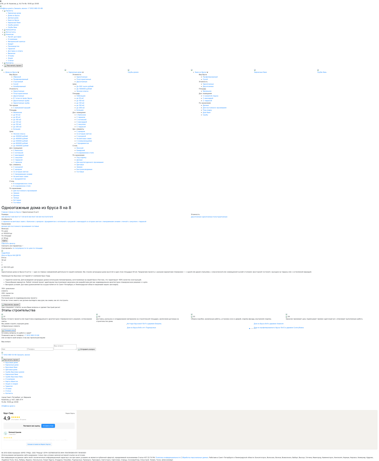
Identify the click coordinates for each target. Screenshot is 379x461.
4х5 (43, 217)
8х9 (40, 217)
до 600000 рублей (20, 143)
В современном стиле (21, 186)
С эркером (17, 169)
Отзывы (11, 56)
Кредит (11, 44)
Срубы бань (12, 27)
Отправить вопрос (87, 349)
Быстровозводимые (84, 169)
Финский (79, 148)
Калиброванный (19, 86)
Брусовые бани (11, 367)
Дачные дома (13, 18)
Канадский (80, 150)
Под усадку (207, 110)
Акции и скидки (11, 384)
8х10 (26, 217)
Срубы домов (13, 25)
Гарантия (11, 49)
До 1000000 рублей (84, 89)
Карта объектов (11, 381)
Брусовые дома (11, 362)
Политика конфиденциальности (168, 457)
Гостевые (17, 202)
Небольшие (80, 96)
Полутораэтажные (20, 93)
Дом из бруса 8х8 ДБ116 (11, 255)
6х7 (9, 217)
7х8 (36, 217)
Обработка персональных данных (195, 457)
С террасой (18, 160)
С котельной (18, 153)
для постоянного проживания (19, 226)
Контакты (9, 63)
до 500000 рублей (20, 141)
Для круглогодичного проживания (89, 162)
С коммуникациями (84, 141)
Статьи (11, 60)
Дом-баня (206, 112)
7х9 (22, 217)
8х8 (30, 217)
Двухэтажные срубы (21, 101)
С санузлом (17, 157)
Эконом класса (19, 134)
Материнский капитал (16, 41)
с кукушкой (70, 221)
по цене (30, 248)
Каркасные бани (14, 23)
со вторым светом (93, 221)
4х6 (2, 217)
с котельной (61, 221)
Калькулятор (11, 30)
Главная (4, 212)
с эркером (39, 221)
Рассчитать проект (14, 65)
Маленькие (17, 112)
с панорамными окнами (111, 221)
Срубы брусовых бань (14, 377)
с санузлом (132, 221)
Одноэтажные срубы (21, 103)
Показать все (9, 330)
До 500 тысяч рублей (84, 86)
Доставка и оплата (15, 51)
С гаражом (17, 162)
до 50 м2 (16, 115)
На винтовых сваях (20, 176)
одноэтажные (207, 217)
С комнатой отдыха (210, 96)
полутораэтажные (220, 217)
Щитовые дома (11, 370)
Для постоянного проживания (25, 191)
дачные (4, 226)
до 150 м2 (17, 124)
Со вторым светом (20, 172)
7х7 (19, 217)
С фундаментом (19, 179)
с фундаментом (50, 221)
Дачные (16, 195)
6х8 (12, 217)
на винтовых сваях (17, 221)
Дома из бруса (13, 15)
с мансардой (81, 221)
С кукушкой (18, 167)
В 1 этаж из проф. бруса (22, 98)
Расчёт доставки (14, 37)
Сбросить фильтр (8, 243)
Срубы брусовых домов (14, 372)
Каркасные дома (14, 13)
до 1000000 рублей (20, 146)
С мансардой (18, 155)
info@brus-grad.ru (7, 8)
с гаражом (5, 221)
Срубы (205, 115)
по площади (37, 248)
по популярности (19, 248)
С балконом (18, 150)
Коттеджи (17, 200)
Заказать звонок (20, 8)
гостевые (35, 226)
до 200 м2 (17, 127)
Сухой (15, 84)
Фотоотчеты (11, 32)
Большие (16, 129)
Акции (10, 58)
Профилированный (20, 79)
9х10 (51, 217)
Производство (13, 46)
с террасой (141, 221)
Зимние (16, 193)
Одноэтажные (18, 91)
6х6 (6, 217)
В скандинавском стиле (22, 184)
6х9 (16, 217)
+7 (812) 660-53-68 (35, 8)
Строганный (18, 82)
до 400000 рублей (20, 138)
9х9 (33, 217)
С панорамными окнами (22, 174)
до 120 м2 (17, 122)
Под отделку (81, 157)
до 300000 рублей (20, 136)
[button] (249, 328)
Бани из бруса (13, 20)
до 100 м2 (17, 120)
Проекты (9, 11)
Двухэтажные (18, 96)
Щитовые (80, 165)
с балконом (29, 221)
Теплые (16, 198)
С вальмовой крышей (21, 108)
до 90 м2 (16, 117)
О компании (12, 39)
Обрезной (17, 77)
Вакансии (11, 53)
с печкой (124, 221)
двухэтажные (196, 217)
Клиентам (10, 34)
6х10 (47, 217)
